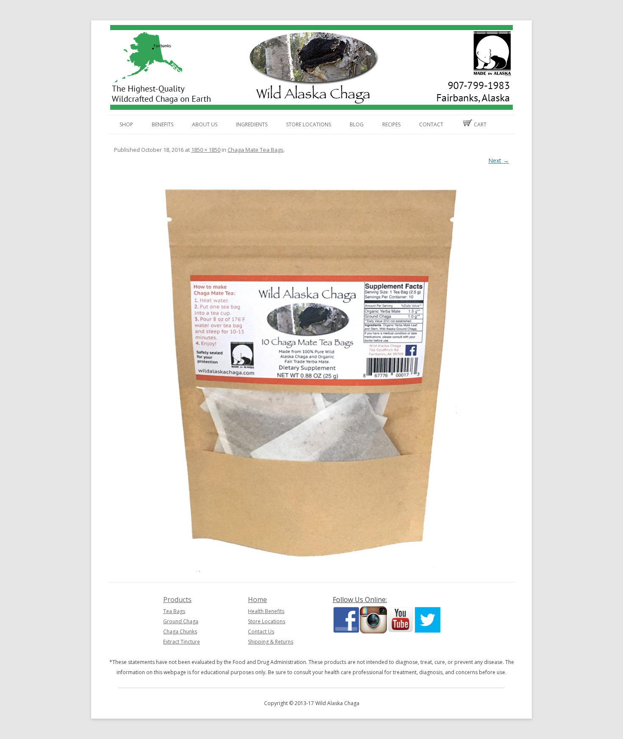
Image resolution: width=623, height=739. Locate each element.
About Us (204, 124)
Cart (480, 124)
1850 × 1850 (205, 149)
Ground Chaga (180, 621)
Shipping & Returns (270, 641)
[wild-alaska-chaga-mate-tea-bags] (311, 374)
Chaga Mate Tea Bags (256, 149)
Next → (498, 160)
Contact (431, 124)
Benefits (162, 124)
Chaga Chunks (180, 631)
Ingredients (251, 124)
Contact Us (261, 631)
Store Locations (308, 124)
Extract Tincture (181, 641)
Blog (357, 124)
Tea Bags (174, 611)
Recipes (391, 124)
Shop (126, 124)
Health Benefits (266, 611)
